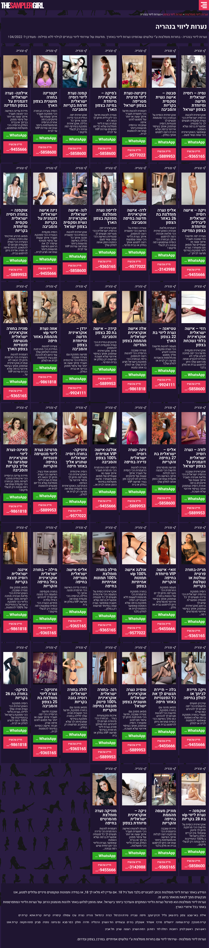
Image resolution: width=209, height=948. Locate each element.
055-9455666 (15, 149)
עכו (74, 915)
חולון (78, 922)
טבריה (134, 915)
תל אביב (109, 929)
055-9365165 (193, 156)
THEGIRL (22, 5)
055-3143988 (163, 269)
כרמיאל (99, 915)
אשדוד (150, 922)
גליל (164, 915)
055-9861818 (133, 389)
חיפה (143, 915)
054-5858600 (104, 153)
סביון (38, 922)
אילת (203, 915)
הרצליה (95, 922)
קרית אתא (36, 915)
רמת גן (151, 929)
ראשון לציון (186, 929)
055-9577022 (133, 155)
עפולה (66, 915)
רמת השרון (138, 929)
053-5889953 (163, 156)
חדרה (86, 922)
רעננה (127, 929)
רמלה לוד (162, 929)
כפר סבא (67, 922)
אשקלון (139, 922)
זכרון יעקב (154, 915)
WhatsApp (196, 142)
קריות (47, 915)
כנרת (109, 915)
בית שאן (173, 915)
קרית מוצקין (199, 922)
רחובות (173, 929)
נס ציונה (55, 922)
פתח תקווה (26, 922)
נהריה (89, 915)
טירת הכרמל (121, 915)
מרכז (159, 922)
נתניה (46, 922)
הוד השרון (107, 922)
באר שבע (192, 915)
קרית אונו (12, 922)
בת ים (130, 922)
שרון (119, 929)
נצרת (81, 915)
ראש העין (200, 929)
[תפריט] (204, 5)
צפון (182, 915)
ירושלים (168, 922)
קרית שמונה (183, 922)
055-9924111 (163, 385)
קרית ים (23, 915)
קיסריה (56, 915)
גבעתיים (120, 922)
